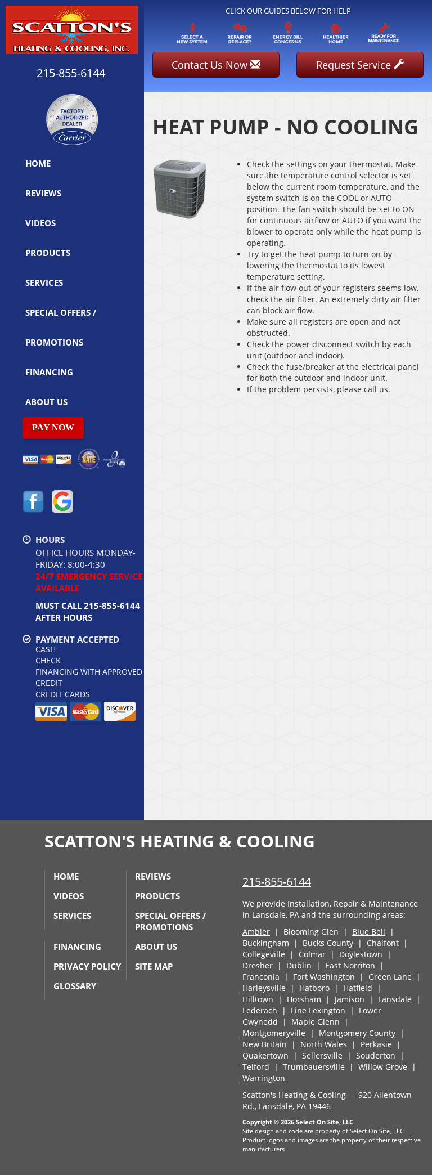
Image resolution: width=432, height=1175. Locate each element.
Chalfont (383, 943)
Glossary (74, 986)
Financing (49, 372)
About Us (46, 401)
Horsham (304, 999)
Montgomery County (357, 1033)
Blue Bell (368, 931)
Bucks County (328, 943)
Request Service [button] (355, 64)
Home (38, 163)
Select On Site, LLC (324, 1122)
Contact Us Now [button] (211, 64)
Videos (40, 222)
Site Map (154, 966)
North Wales (323, 1044)
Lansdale (395, 999)
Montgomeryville (273, 1033)
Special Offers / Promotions (60, 327)
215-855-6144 (276, 881)
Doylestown (360, 954)
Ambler (256, 931)
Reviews (43, 193)
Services (44, 282)
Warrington (263, 1078)
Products (47, 252)
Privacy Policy (87, 966)
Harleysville (264, 988)
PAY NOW (53, 427)
